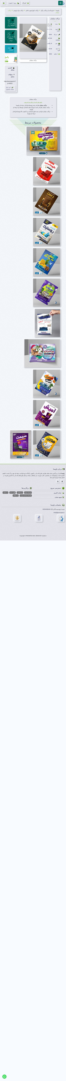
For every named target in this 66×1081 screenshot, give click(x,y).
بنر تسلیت (5, 492)
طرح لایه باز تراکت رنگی (47, 10)
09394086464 (47, 509)
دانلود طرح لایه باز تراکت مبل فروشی (33, 102)
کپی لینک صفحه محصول (10, 88)
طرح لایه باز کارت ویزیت (25, 495)
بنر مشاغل (15, 495)
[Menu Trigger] (60, 3)
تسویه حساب (58, 497)
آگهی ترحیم (12, 492)
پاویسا (57, 10)
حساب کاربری (58, 493)
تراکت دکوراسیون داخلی (32, 10)
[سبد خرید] (4, 3)
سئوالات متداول (11, 75)
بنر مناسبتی (19, 492)
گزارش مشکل (11, 69)
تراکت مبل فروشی (18, 10)
